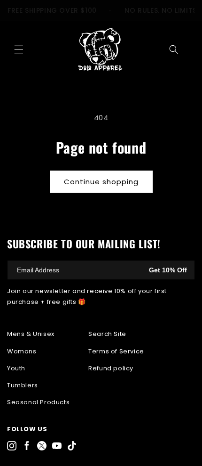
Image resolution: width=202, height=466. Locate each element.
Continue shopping (101, 182)
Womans (22, 351)
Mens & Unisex (30, 333)
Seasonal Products (38, 402)
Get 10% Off (168, 270)
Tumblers (22, 385)
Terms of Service (116, 351)
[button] (18, 49)
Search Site (107, 333)
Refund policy (110, 368)
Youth (16, 368)
